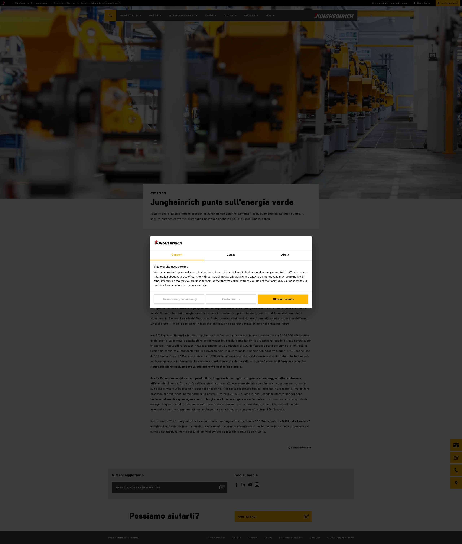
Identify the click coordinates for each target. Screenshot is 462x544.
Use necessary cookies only (179, 299)
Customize (229, 299)
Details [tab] (231, 254)
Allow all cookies (283, 299)
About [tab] (285, 254)
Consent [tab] (176, 254)
